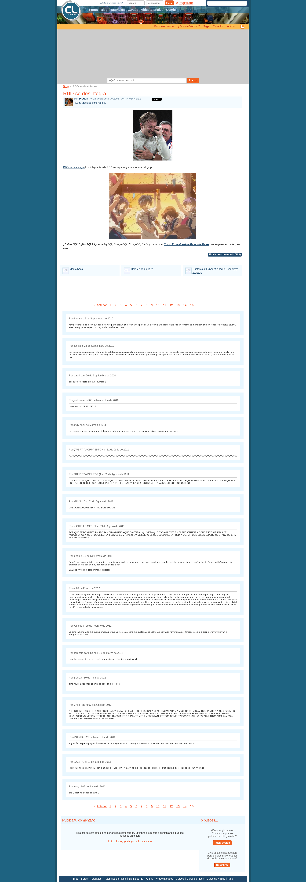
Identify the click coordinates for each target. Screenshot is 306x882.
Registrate (222, 865)
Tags (206, 26)
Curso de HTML (216, 878)
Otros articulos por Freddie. (90, 102)
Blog (104, 9)
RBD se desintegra (74, 167)
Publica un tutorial (164, 26)
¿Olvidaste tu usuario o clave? (111, 3)
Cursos (132, 9)
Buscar (193, 80)
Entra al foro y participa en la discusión (130, 841)
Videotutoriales (152, 9)
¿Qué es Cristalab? (189, 26)
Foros (93, 9)
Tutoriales (117, 9)
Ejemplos (218, 26)
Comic (171, 9)
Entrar (169, 3)
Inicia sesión (222, 842)
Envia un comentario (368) (225, 254)
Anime (230, 26)
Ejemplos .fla (136, 878)
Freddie (83, 98)
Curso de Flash (195, 878)
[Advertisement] (153, 54)
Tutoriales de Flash (115, 878)
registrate (186, 3)
